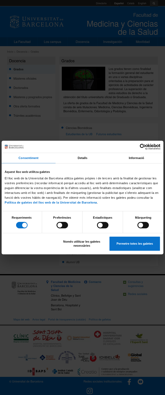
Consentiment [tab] (28, 158)
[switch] (62, 225)
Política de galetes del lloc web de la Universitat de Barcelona (51, 202)
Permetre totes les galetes (135, 243)
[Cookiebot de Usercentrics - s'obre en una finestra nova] (142, 147)
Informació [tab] (136, 158)
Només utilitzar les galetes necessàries (81, 243)
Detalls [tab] (83, 158)
